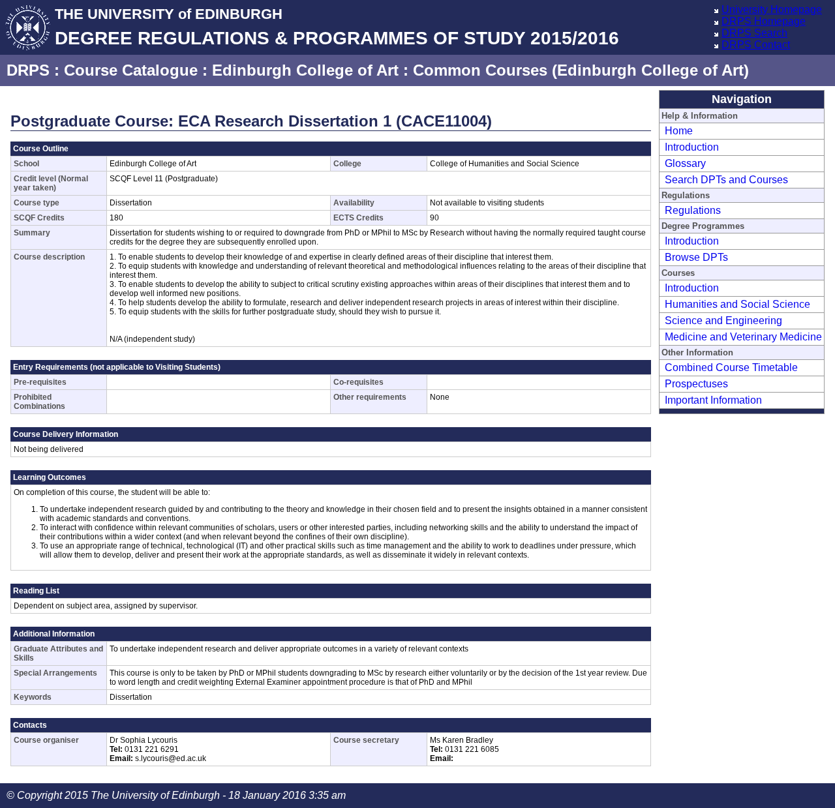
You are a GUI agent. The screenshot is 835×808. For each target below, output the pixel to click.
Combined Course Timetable (731, 367)
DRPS (28, 70)
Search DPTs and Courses (726, 179)
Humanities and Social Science (737, 304)
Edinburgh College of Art (305, 70)
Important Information (713, 400)
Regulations (693, 210)
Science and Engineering (723, 320)
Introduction (692, 147)
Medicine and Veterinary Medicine (743, 336)
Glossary (685, 163)
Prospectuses (696, 383)
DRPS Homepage (763, 21)
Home (679, 130)
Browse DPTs (696, 257)
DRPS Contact (755, 44)
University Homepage (771, 9)
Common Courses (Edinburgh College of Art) (581, 70)
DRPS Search (754, 32)
